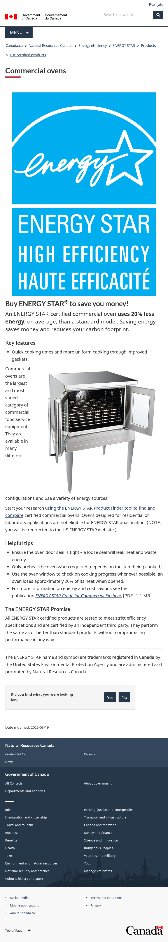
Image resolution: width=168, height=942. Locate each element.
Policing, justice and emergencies (108, 810)
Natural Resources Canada (51, 45)
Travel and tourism (19, 825)
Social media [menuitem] (19, 898)
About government (98, 783)
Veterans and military (100, 856)
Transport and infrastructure (105, 817)
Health (10, 848)
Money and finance (98, 833)
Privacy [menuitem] (96, 905)
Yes (110, 697)
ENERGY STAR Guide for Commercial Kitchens (78, 596)
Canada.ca (14, 45)
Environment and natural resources (31, 863)
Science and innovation (101, 840)
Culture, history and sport (24, 879)
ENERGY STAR (124, 45)
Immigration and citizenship (26, 817)
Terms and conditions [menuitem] (106, 898)
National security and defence (27, 871)
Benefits (11, 840)
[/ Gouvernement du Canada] (36, 16)
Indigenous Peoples (98, 848)
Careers (89, 754)
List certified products (28, 55)
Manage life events (98, 871)
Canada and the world (100, 825)
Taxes (9, 856)
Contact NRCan (16, 754)
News (9, 762)
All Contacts (14, 783)
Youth (88, 863)
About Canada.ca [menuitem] (22, 913)
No (124, 697)
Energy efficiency (93, 45)
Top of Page (14, 930)
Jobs (8, 810)
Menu (17, 32)
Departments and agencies (25, 791)
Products (148, 45)
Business (11, 833)
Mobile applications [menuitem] (24, 905)
